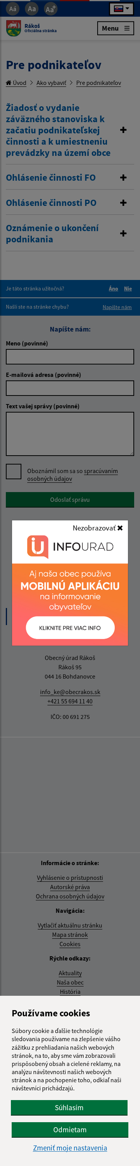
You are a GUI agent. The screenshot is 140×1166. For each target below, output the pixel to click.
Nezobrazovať (95, 527)
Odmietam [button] (70, 1129)
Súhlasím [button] (69, 1107)
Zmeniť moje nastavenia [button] (70, 1148)
